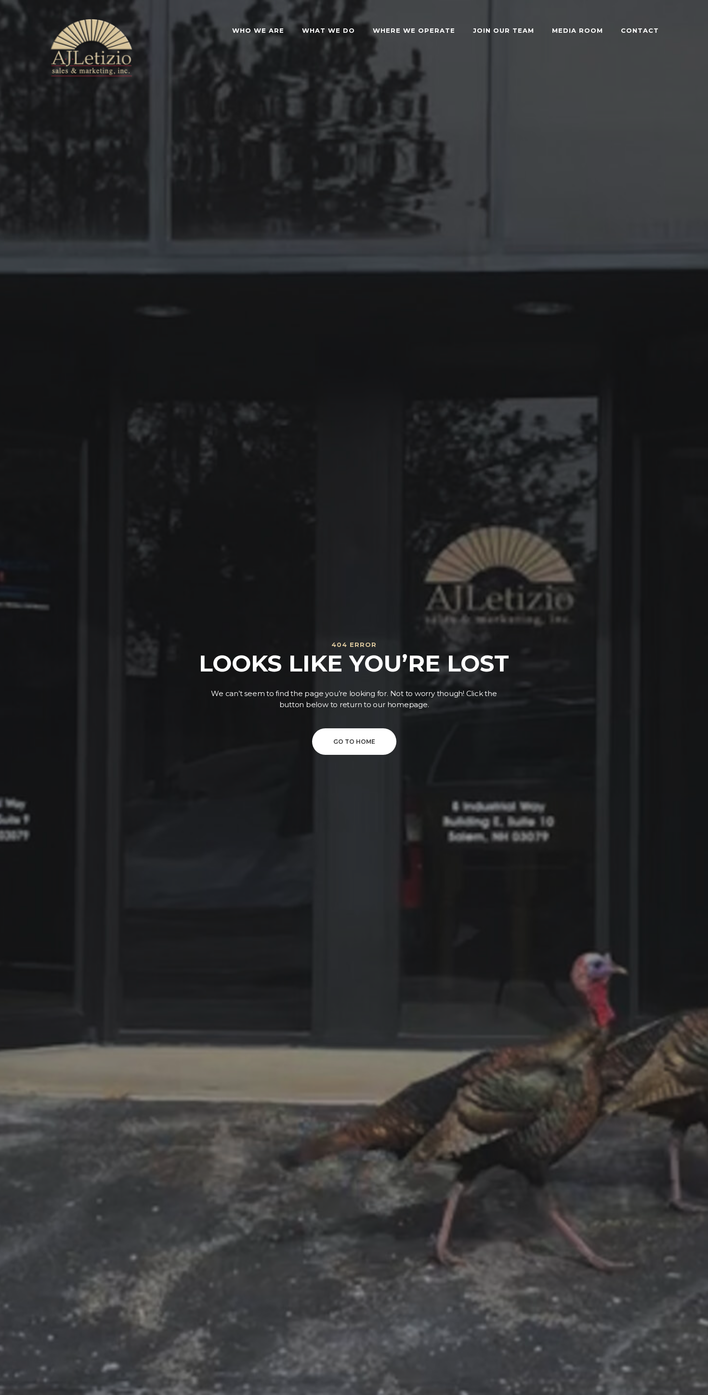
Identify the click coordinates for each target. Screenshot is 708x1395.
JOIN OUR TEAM (503, 30)
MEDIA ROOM (577, 30)
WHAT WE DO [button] (328, 30)
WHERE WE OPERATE (414, 30)
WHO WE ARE (258, 30)
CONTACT (640, 30)
